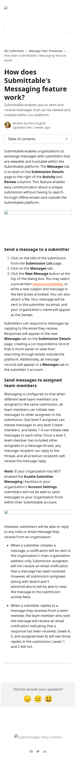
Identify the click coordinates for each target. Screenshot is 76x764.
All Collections (14, 51)
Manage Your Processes (46, 51)
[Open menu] (68, 7)
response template (48, 284)
